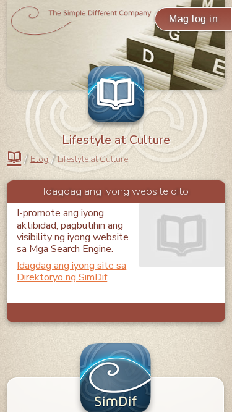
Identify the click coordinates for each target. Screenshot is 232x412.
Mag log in (193, 19)
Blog (39, 159)
